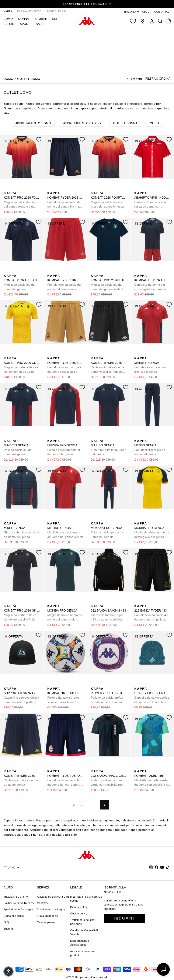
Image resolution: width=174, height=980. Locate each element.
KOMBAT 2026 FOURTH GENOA (109, 200)
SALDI (40, 24)
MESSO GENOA (149, 447)
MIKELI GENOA (22, 530)
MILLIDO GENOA (108, 447)
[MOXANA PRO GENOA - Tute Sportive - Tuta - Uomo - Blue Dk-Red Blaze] (93, 519)
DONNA (23, 18)
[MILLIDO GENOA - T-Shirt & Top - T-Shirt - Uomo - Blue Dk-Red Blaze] (93, 436)
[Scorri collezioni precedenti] (5, 122)
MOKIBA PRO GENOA (151, 530)
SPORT (25, 24)
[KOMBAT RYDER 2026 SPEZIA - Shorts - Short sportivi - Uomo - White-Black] (57, 353)
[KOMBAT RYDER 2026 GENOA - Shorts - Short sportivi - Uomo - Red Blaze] (50, 271)
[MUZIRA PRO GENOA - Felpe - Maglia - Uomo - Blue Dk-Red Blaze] (50, 436)
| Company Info (99, 977)
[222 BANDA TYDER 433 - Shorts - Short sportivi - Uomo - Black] (137, 601)
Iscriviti (124, 918)
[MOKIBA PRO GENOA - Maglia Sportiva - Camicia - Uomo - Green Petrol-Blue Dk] (144, 519)
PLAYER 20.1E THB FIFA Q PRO (109, 695)
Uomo (8, 78)
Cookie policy (78, 913)
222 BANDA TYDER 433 (151, 613)
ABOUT (146, 11)
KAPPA (8, 11)
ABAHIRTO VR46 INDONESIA (152, 200)
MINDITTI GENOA (150, 365)
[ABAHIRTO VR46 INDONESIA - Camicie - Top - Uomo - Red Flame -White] (137, 188)
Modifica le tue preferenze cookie (86, 898)
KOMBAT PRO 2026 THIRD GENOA (109, 282)
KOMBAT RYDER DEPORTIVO (65, 778)
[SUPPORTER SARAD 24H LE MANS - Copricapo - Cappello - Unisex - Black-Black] (6, 684)
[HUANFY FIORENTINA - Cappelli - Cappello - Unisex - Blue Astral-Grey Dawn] (144, 684)
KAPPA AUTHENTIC (29, 11)
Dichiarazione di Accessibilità (80, 942)
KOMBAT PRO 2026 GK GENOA (22, 365)
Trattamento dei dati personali (82, 922)
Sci (54, 18)
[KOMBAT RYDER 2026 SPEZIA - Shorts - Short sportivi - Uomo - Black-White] (63, 353)
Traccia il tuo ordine (16, 896)
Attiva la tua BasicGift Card (53, 896)
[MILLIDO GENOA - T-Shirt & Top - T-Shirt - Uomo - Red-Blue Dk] (100, 436)
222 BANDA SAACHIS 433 (109, 613)
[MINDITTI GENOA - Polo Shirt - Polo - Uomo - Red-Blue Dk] (137, 353)
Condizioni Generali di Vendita (84, 932)
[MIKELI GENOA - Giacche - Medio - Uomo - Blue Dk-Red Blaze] (6, 519)
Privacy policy (78, 907)
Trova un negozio (47, 915)
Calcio (8, 24)
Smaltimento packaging (51, 909)
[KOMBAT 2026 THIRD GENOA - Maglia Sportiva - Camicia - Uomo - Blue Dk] (6, 271)
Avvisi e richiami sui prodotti (82, 953)
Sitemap (9, 928)
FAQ (6, 922)
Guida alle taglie (14, 915)
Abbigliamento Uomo (33, 123)
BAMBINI (41, 18)
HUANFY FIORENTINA (151, 695)
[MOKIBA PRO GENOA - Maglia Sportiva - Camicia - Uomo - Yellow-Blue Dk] (137, 519)
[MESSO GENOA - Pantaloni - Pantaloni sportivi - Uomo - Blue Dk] (137, 436)
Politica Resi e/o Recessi (19, 903)
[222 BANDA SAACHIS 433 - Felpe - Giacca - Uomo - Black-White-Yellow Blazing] (93, 601)
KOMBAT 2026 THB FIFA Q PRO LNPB (65, 695)
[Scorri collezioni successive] (168, 122)
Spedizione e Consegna (18, 909)
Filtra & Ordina (157, 78)
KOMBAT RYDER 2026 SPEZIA (65, 365)
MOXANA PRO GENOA (107, 530)
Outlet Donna (125, 123)
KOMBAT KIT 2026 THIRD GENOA (152, 282)
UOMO (8, 18)
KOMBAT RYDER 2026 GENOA (65, 200)
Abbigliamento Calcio (82, 123)
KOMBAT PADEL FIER (152, 778)
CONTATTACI (162, 11)
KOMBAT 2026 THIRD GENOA (22, 282)
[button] (8, 971)
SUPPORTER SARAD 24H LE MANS (22, 695)
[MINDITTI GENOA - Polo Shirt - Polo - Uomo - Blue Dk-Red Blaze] (144, 353)
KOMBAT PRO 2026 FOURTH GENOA (22, 200)
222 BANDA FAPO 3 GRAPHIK (109, 778)
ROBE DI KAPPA (56, 11)
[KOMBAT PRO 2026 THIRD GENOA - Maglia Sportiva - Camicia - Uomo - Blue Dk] (93, 271)
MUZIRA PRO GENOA (64, 448)
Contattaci (43, 903)
